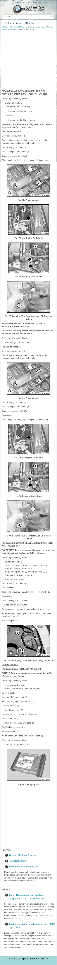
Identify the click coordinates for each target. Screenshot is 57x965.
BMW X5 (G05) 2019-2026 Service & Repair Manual (21, 27)
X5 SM (30, 3)
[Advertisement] (28, 60)
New (35, 3)
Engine (44, 27)
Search (51, 3)
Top (39, 3)
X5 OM (25, 3)
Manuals (18, 3)
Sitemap (45, 3)
